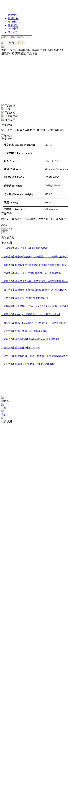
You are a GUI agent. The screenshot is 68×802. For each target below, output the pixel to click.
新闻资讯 (13, 25)
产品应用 (13, 18)
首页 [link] (4, 50)
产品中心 (13, 14)
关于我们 (13, 32)
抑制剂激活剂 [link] (56, 50)
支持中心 (13, 21)
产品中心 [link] (12, 50)
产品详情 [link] (31, 53)
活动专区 (13, 28)
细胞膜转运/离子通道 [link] (13, 53)
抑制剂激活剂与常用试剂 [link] (33, 50)
